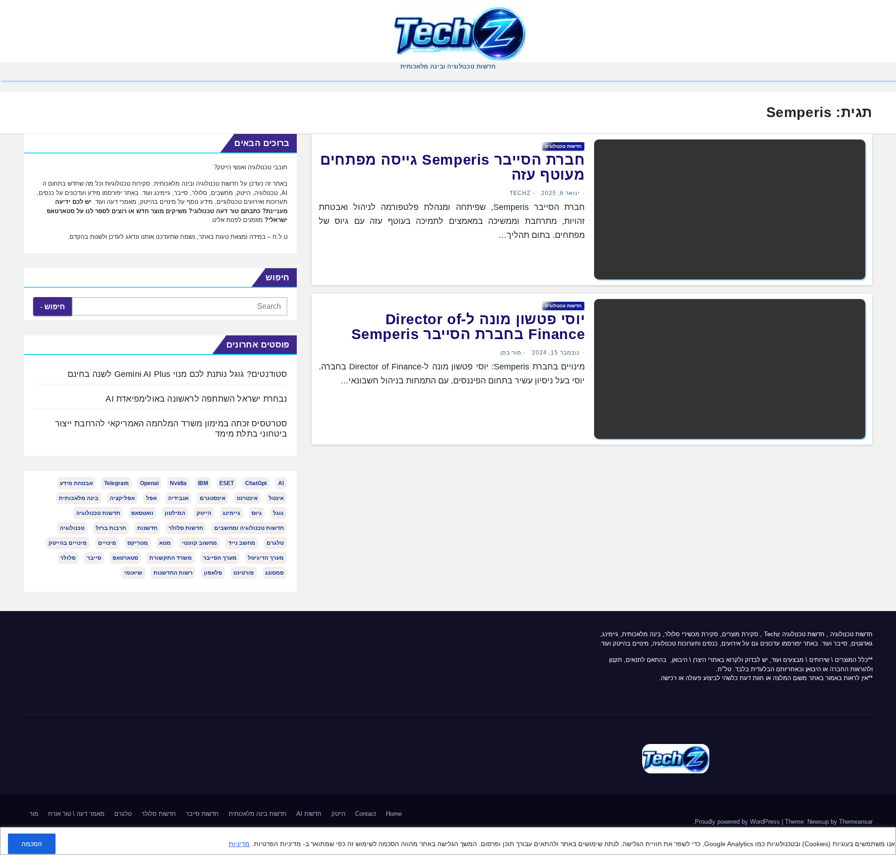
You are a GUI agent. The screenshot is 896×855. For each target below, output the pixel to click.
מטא (165, 543)
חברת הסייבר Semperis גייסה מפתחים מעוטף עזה (452, 167)
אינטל (276, 498)
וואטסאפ (142, 513)
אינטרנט (247, 498)
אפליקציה (122, 498)
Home (394, 813)
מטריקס (137, 543)
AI (281, 483)
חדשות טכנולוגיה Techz (794, 634)
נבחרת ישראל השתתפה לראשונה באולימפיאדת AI (196, 398)
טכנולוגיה (72, 528)
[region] (448, 841)
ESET (226, 483)
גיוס (257, 513)
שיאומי (133, 573)
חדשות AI (309, 813)
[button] (22, 77)
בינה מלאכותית (78, 498)
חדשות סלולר (185, 528)
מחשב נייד (241, 543)
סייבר (94, 558)
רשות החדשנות (173, 573)
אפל (151, 498)
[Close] (885, 835)
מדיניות (239, 844)
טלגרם (275, 543)
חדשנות (147, 528)
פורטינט (243, 573)
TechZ (520, 193)
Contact (365, 813)
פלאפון (213, 573)
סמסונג (274, 573)
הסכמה (31, 844)
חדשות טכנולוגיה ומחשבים (249, 528)
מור (33, 813)
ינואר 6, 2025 (560, 193)
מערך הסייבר (220, 558)
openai (149, 483)
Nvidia (178, 483)
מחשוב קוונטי (199, 543)
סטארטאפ (125, 558)
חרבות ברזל (111, 528)
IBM (203, 483)
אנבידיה (178, 498)
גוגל (278, 513)
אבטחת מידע (76, 483)
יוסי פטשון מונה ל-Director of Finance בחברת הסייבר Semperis (468, 326)
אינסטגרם (212, 498)
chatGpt (256, 483)
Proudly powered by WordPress (738, 821)
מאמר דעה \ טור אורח (76, 813)
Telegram (116, 483)
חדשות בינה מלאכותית (258, 813)
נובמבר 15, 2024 (556, 352)
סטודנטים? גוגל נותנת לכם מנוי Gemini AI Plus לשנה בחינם (177, 374)
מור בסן (510, 352)
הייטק (203, 513)
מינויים (107, 543)
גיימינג (231, 513)
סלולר (68, 558)
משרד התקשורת (170, 558)
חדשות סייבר (202, 813)
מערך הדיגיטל (266, 558)
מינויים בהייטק (68, 543)
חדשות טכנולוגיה (563, 146)
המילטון (175, 513)
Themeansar (856, 821)
